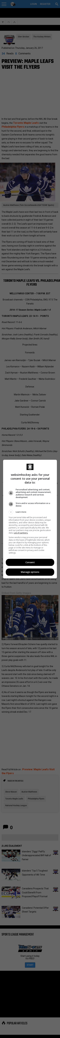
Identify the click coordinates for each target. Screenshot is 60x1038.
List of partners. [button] (21, 532)
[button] (30, 512)
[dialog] (30, 519)
